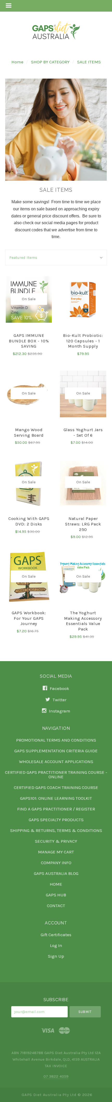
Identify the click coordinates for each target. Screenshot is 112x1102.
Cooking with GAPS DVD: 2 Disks (28, 521)
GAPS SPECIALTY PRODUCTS (56, 819)
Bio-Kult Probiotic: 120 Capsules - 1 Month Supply (83, 341)
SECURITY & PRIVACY (56, 841)
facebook (59, 688)
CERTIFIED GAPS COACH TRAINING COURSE (56, 787)
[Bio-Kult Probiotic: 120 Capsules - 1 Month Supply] (83, 300)
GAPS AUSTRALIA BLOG (56, 873)
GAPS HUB (56, 894)
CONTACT (56, 905)
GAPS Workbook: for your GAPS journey (29, 618)
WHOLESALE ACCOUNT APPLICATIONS (56, 761)
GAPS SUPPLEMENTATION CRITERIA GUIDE (56, 750)
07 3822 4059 (56, 1076)
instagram (59, 710)
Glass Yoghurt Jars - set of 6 (83, 432)
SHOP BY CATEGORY (50, 61)
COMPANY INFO (56, 862)
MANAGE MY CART (56, 851)
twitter (59, 699)
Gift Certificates (56, 934)
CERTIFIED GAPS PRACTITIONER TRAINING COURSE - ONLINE (56, 774)
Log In (56, 945)
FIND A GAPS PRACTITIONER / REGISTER (56, 809)
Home (17, 61)
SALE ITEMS (89, 61)
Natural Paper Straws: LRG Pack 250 (83, 524)
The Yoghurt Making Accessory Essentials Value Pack (83, 621)
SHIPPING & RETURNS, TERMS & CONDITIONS (56, 830)
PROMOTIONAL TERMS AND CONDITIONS (56, 740)
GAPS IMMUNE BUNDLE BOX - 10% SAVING (29, 341)
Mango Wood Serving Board (29, 432)
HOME (56, 884)
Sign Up (56, 955)
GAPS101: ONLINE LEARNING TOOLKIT (56, 798)
